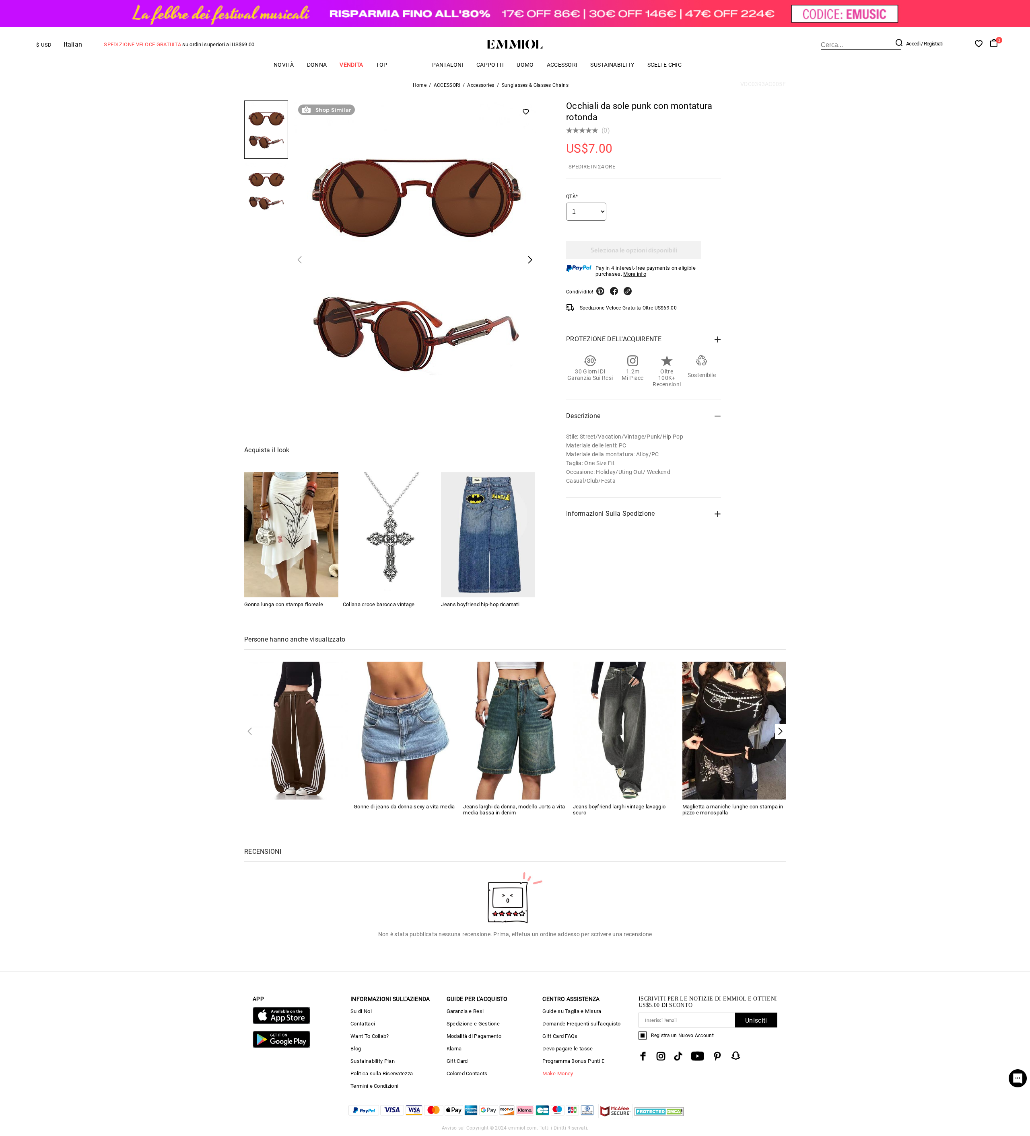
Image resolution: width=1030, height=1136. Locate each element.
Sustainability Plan (372, 1061)
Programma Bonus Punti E (573, 1061)
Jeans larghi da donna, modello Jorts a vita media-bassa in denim (514, 810)
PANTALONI (448, 65)
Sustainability (612, 65)
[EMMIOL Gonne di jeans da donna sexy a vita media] (405, 730)
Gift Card (457, 1061)
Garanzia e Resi (465, 1011)
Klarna (454, 1049)
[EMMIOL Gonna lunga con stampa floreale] (291, 535)
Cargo (409, 64)
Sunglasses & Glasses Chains (535, 85)
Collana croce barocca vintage (379, 604)
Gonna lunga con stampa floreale (283, 604)
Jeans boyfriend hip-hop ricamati (480, 604)
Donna (317, 65)
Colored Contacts (467, 1073)
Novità (284, 65)
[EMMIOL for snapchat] (736, 1056)
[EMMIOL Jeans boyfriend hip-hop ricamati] (488, 535)
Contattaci (362, 1024)
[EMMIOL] (296, 730)
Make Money (557, 1073)
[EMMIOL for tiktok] (678, 1056)
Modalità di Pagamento (474, 1036)
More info (634, 274)
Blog (355, 1049)
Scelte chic (664, 65)
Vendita (351, 65)
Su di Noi (361, 1011)
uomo (525, 65)
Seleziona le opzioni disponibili (634, 250)
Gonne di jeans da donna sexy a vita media (404, 807)
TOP (381, 65)
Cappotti (490, 65)
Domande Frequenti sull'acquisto (581, 1024)
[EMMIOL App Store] (281, 1022)
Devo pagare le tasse (567, 1049)
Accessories (480, 85)
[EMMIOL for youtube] (697, 1056)
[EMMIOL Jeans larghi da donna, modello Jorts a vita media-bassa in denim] (514, 730)
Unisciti (756, 1020)
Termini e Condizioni (374, 1086)
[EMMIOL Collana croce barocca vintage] (390, 535)
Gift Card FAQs (559, 1036)
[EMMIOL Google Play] (281, 1046)
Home (419, 85)
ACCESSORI (562, 65)
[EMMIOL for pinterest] (717, 1056)
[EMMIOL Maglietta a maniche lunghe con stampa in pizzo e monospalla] (734, 730)
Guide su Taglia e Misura (571, 1011)
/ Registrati (932, 44)
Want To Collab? (369, 1036)
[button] (780, 731)
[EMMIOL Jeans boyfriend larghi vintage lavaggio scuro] (624, 730)
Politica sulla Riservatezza (381, 1073)
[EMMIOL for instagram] (661, 1056)
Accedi (913, 44)
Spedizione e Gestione (473, 1024)
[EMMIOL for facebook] (643, 1056)
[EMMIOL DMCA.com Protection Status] (659, 1116)
